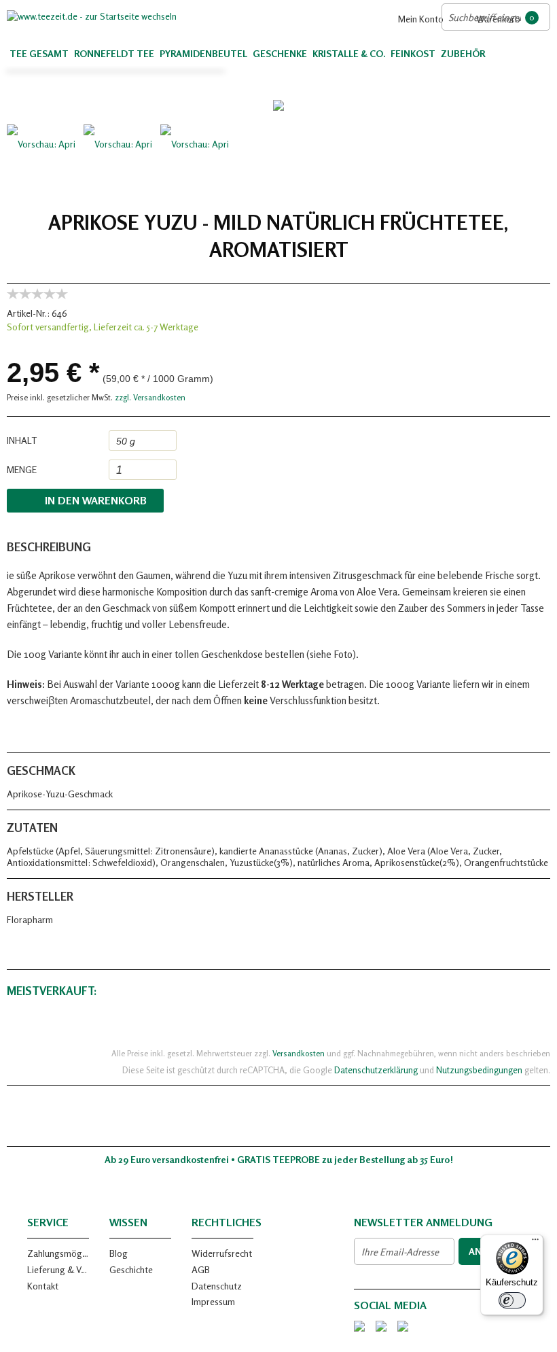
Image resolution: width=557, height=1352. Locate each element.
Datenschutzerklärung (376, 1069)
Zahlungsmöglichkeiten (58, 1253)
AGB (201, 1269)
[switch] (512, 1300)
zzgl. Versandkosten (150, 397)
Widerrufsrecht (222, 1253)
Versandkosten (298, 1053)
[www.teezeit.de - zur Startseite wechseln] (142, 16)
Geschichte (131, 1269)
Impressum (213, 1301)
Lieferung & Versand (58, 1269)
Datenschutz (217, 1286)
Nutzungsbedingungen (479, 1069)
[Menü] (535, 1242)
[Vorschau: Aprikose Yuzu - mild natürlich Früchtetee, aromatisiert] (41, 158)
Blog (118, 1253)
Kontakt (42, 1286)
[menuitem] (416, 18)
